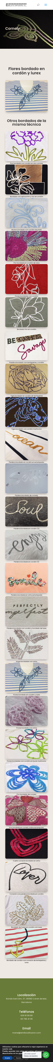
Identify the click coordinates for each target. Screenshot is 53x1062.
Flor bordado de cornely (26, 794)
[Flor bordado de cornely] (26, 777)
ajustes (21, 1053)
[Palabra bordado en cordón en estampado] (26, 445)
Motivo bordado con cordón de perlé (26, 230)
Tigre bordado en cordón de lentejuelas (26, 396)
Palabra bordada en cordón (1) (26, 562)
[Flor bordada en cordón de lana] (26, 246)
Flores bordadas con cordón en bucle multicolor (26, 761)
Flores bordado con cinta (26, 728)
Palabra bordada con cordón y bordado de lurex (26, 628)
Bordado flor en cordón (26, 329)
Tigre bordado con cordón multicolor (26, 429)
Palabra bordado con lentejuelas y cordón (26, 362)
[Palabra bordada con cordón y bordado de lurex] (26, 611)
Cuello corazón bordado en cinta (26, 861)
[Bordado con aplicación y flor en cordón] (26, 179)
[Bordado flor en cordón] (26, 312)
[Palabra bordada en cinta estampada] (26, 578)
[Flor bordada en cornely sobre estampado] (26, 810)
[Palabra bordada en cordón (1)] (26, 545)
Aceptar (7, 1058)
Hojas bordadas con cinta (26, 661)
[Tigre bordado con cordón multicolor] (26, 412)
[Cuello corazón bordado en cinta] (26, 844)
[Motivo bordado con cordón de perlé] (26, 213)
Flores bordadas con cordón (26, 296)
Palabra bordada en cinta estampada (26, 595)
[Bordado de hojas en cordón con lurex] (26, 910)
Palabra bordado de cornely (26, 495)
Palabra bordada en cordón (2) (26, 528)
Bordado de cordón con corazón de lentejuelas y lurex (26, 961)
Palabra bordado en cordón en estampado (26, 462)
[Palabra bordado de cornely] (26, 478)
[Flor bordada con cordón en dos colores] (26, 146)
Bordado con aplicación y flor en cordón (26, 196)
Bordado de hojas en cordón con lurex (26, 927)
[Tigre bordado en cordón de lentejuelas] (26, 379)
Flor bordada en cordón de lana (26, 263)
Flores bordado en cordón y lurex (26, 695)
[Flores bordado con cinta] (26, 711)
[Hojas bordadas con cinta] (26, 644)
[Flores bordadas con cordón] (26, 279)
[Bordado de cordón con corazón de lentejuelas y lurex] (26, 943)
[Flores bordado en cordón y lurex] (26, 678)
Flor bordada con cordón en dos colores (26, 163)
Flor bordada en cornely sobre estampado (26, 827)
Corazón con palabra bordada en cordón (27, 894)
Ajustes (18, 1058)
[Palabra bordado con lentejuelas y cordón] (26, 345)
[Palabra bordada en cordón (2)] (26, 511)
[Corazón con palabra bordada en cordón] (26, 877)
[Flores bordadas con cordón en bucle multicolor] (26, 744)
